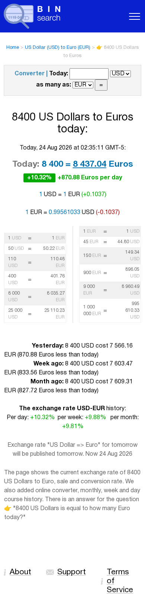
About (20, 572)
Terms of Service (120, 581)
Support (71, 572)
